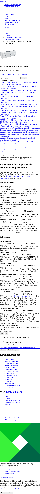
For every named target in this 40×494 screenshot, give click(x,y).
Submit (3, 350)
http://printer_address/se (22, 296)
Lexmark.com (14, 391)
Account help (9, 379)
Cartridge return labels (12, 371)
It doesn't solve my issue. (13, 342)
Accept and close (6, 493)
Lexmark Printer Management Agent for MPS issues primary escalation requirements (18, 83)
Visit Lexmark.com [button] (11, 7)
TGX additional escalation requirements (14, 122)
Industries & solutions (12, 402)
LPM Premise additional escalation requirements (17, 120)
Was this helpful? (6, 331)
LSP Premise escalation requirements (13, 152)
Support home (9, 359)
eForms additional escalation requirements (14, 126)
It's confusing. (9, 344)
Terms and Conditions (12, 471)
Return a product (10, 377)
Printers (7, 35)
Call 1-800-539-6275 (11, 418)
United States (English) (12, 5)
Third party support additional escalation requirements (19, 130)
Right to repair (9, 387)
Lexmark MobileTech (12, 385)
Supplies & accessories (12, 400)
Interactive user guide (11, 39)
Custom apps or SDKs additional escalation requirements (20, 128)
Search (24, 78)
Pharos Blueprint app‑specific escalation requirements (18, 110)
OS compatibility (10, 383)
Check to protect (10, 373)
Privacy (7, 469)
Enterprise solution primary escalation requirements (18, 90)
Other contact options (11, 420)
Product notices (9, 381)
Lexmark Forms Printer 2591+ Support (13, 74)
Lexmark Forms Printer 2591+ (15, 37)
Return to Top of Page (8, 477)
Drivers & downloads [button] (12, 20)
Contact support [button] (10, 24)
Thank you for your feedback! (10, 325)
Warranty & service (11, 365)
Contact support (13, 350)
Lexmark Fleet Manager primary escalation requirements (20, 132)
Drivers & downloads (12, 361)
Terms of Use (9, 473)
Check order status (10, 375)
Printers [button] (7, 16)
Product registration (11, 363)
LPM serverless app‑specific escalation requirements (18, 104)
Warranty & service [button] (11, 22)
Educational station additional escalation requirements (18, 124)
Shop (6, 396)
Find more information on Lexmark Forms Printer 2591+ (20, 348)
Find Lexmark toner (11, 369)
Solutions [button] (7, 18)
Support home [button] (9, 14)
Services (7, 404)
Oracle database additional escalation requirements (17, 146)
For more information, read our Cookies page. (17, 488)
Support (7, 33)
